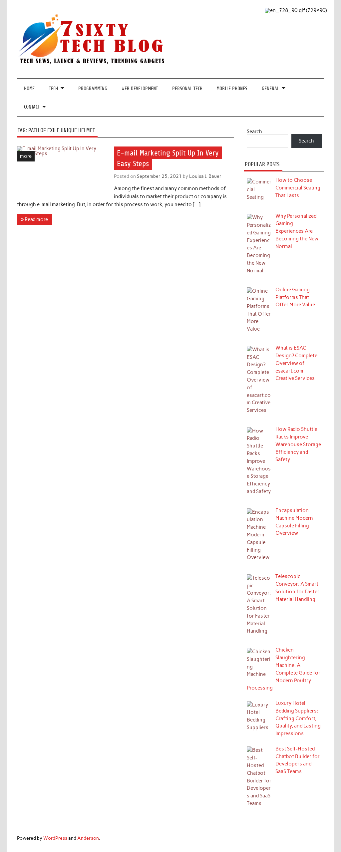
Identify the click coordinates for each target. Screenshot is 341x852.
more (26, 156)
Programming (92, 89)
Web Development (140, 89)
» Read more (34, 219)
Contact (32, 107)
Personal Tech (187, 89)
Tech (53, 89)
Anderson (88, 838)
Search (254, 132)
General (270, 89)
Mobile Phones (231, 89)
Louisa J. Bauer (205, 176)
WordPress (55, 838)
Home (29, 89)
